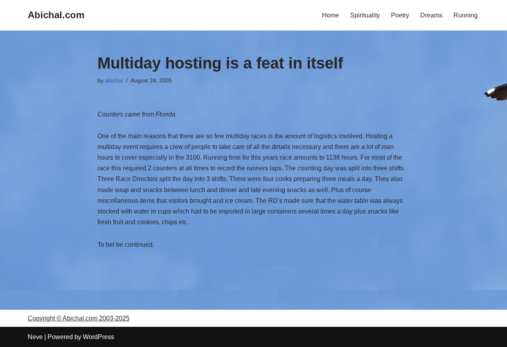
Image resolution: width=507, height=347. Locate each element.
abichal (114, 80)
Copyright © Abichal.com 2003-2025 (79, 318)
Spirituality (365, 15)
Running (466, 15)
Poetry (400, 15)
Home (330, 15)
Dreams (431, 15)
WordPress (98, 337)
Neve (35, 337)
